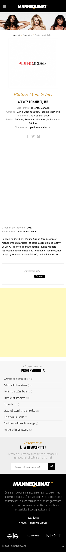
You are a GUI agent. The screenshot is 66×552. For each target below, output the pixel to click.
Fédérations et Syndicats (18, 391)
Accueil (16, 35)
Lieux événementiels (15, 417)
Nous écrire (33, 517)
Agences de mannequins (33, 102)
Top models (11, 404)
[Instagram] (38, 136)
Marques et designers (17, 398)
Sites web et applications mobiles (22, 410)
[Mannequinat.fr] (33, 6)
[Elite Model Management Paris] (13, 536)
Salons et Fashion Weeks (18, 385)
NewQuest (63, 546)
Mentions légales (38, 522)
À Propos (23, 522)
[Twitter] (33, 136)
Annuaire (27, 35)
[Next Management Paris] (53, 536)
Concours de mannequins (18, 429)
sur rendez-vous (27, 231)
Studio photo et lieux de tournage (21, 423)
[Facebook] (28, 136)
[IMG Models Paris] (33, 536)
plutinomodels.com (40, 127)
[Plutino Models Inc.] (33, 63)
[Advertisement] (33, 322)
